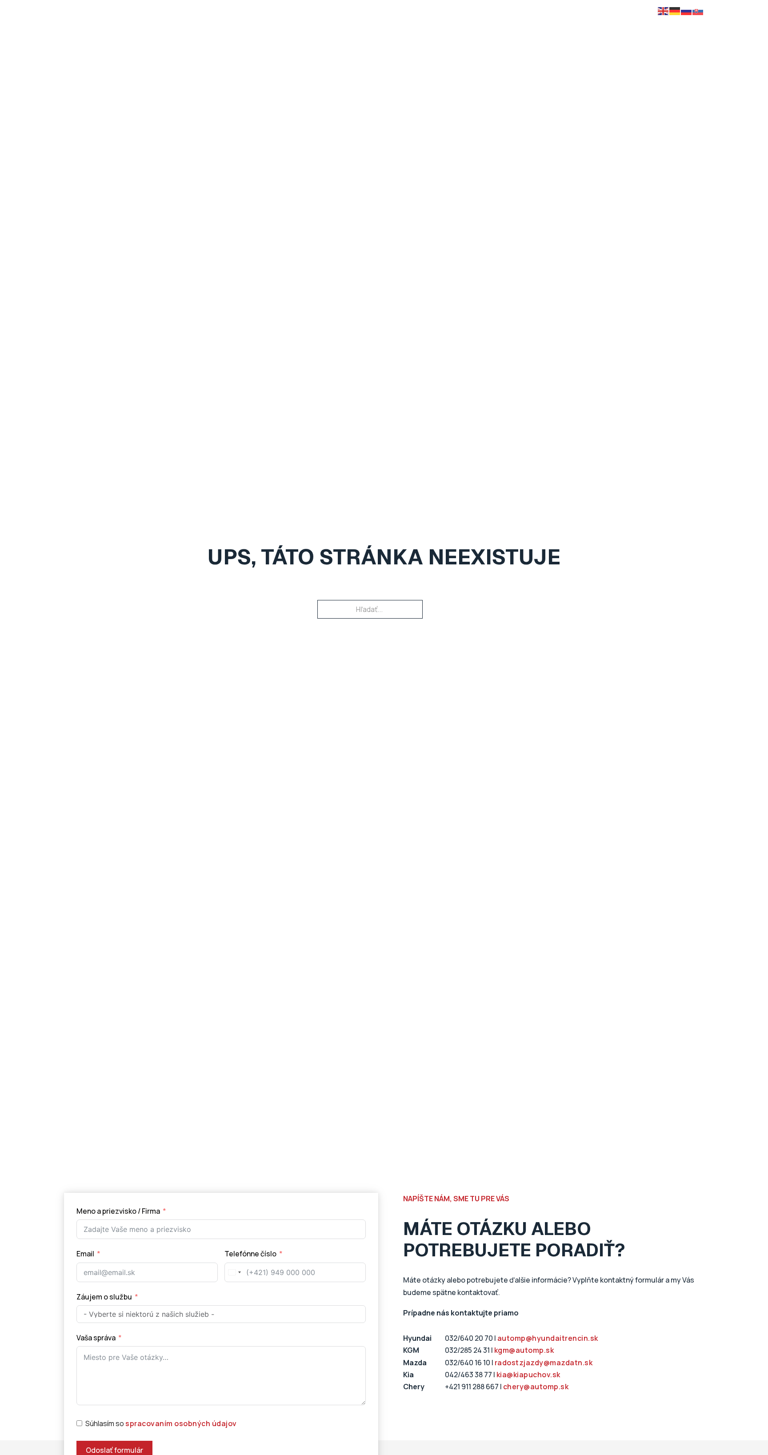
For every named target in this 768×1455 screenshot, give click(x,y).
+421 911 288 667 (472, 1386)
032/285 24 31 (467, 1350)
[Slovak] (698, 10)
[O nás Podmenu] (580, 31)
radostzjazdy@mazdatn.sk (544, 1362)
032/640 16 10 (467, 1362)
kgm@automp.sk (524, 1350)
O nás (564, 30)
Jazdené (340, 30)
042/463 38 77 (468, 1374)
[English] (663, 10)
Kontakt (614, 30)
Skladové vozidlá (282, 30)
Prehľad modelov (209, 30)
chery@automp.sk (536, 1386)
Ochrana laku (477, 30)
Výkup (429, 30)
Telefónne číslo (251, 1254)
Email (85, 1254)
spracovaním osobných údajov (181, 1423)
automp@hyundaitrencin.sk (547, 1338)
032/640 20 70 (469, 1338)
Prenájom (386, 30)
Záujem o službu (104, 1297)
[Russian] (686, 10)
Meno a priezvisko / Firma (118, 1211)
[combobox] (234, 1272)
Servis (527, 30)
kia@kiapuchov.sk (528, 1374)
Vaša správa (96, 1338)
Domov (152, 30)
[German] (675, 10)
